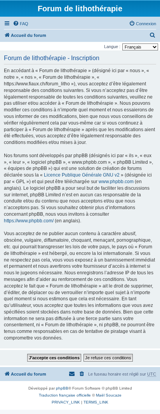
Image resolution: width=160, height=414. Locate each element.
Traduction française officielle (65, 395)
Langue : (112, 46)
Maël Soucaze (109, 395)
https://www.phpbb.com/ (29, 220)
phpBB (62, 388)
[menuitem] (20, 23)
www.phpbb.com (116, 181)
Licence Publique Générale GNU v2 (82, 175)
